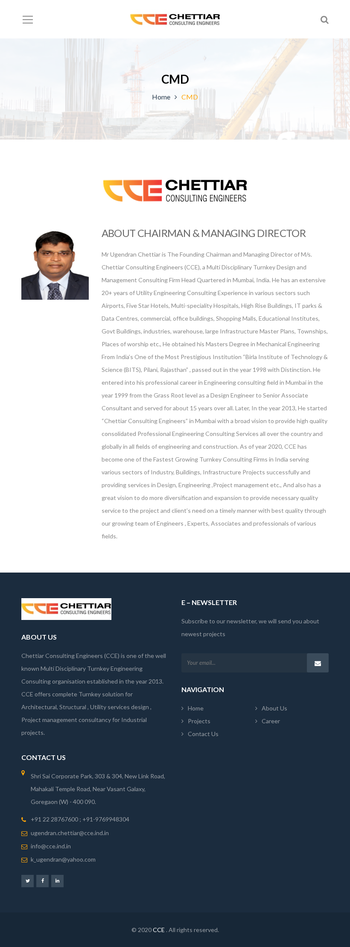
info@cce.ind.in (51, 846)
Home (161, 97)
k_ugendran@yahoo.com (63, 859)
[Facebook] (42, 880)
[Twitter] (27, 880)
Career (271, 721)
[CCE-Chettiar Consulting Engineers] (175, 19)
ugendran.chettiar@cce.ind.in (70, 832)
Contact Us (203, 733)
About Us (274, 708)
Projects (199, 721)
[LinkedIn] (57, 880)
